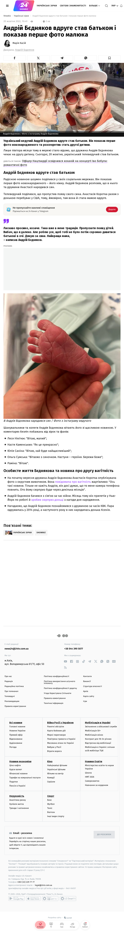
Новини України (17, 730)
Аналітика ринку (17, 800)
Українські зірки (47, 5)
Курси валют (15, 769)
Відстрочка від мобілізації (98, 743)
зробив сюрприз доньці (47, 500)
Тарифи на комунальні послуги (25, 777)
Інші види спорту (55, 816)
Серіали (51, 781)
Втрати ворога (54, 751)
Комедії (51, 777)
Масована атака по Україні (60, 743)
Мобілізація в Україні (97, 722)
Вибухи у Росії (54, 747)
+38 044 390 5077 (73, 648)
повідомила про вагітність (73, 482)
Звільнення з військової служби (101, 726)
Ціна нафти (15, 765)
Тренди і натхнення (19, 808)
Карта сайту (88, 696)
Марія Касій (19, 43)
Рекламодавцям (12, 701)
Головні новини (17, 726)
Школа (88, 773)
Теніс (49, 808)
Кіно (49, 761)
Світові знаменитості (73, 5)
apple (33, 898)
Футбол (51, 804)
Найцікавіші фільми (57, 765)
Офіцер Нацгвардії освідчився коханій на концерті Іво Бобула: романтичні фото (55, 163)
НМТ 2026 (89, 777)
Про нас (8, 676)
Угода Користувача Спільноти (57, 693)
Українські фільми (56, 769)
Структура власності (92, 686)
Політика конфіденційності (56, 676)
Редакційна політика (14, 686)
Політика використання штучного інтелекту (59, 682)
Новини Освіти (93, 761)
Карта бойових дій (56, 730)
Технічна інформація (53, 703)
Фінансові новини (18, 773)
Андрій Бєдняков (24, 49)
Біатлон (51, 812)
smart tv (50, 898)
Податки (13, 781)
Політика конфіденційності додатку (60, 688)
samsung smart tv (68, 898)
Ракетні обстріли (55, 726)
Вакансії (87, 681)
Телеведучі (10, 696)
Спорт (50, 796)
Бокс (49, 800)
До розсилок (104, 834)
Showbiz (7, 16)
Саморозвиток (92, 781)
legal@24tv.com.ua (43, 885)
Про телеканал (11, 691)
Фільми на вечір (55, 773)
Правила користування (15, 706)
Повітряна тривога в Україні (61, 739)
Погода (12, 747)
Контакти (87, 676)
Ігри (85, 701)
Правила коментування (55, 698)
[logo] (24, 6)
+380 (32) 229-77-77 (26, 882)
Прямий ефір (16, 735)
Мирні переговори (56, 735)
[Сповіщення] (121, 6)
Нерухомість (16, 796)
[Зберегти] (109, 58)
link (65, 661)
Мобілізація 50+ (93, 730)
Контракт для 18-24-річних (98, 739)
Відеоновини (15, 739)
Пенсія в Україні (17, 785)
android (16, 898)
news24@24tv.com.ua (17, 648)
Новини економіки (20, 761)
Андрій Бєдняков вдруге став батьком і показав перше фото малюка (64, 16)
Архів (85, 691)
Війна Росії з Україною (60, 722)
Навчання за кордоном (96, 785)
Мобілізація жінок (94, 735)
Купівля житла (16, 804)
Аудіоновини (15, 743)
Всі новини (15, 722)
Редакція (9, 681)
